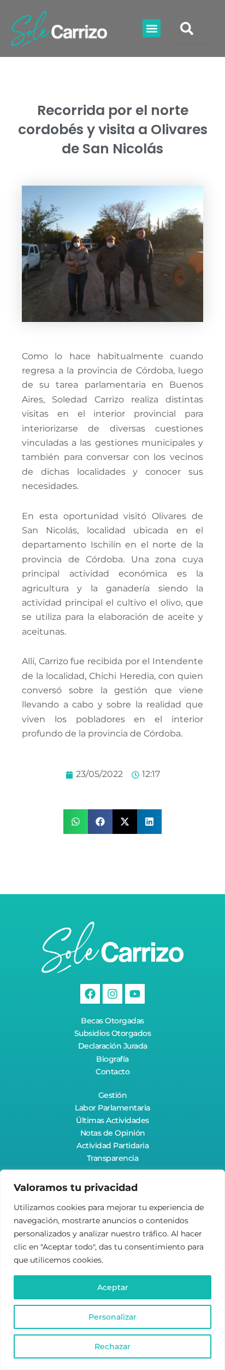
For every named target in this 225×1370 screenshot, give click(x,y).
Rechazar (112, 1346)
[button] (152, 28)
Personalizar (112, 1317)
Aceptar (112, 1287)
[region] (112, 1270)
